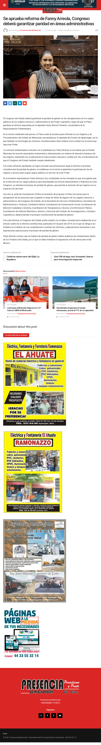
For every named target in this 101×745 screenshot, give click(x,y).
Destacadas (11, 305)
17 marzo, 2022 (51, 30)
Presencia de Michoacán (30, 30)
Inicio (5, 734)
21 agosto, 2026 (13, 317)
